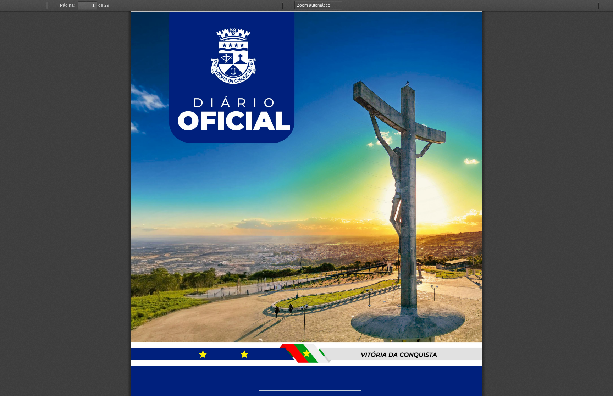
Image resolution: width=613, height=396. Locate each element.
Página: (67, 5)
